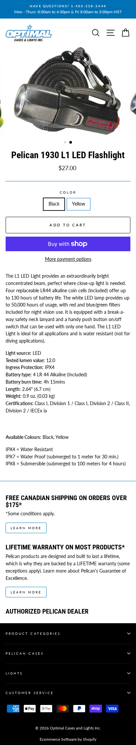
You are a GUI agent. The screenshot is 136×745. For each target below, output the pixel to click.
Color (68, 192)
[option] (68, 9)
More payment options (68, 259)
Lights (14, 673)
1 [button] (65, 143)
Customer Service (30, 693)
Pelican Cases (25, 653)
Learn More (26, 528)
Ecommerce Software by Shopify (68, 739)
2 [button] (71, 142)
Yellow (78, 204)
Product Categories (33, 633)
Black (54, 204)
